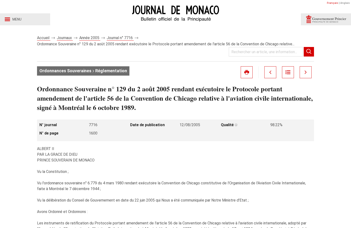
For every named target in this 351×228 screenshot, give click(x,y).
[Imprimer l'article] (247, 72)
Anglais (345, 3)
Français (332, 3)
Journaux (65, 38)
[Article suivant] (306, 72)
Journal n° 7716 (120, 38)
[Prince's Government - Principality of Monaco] (326, 19)
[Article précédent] (270, 72)
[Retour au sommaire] (288, 72)
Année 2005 (89, 38)
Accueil (43, 38)
